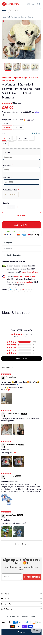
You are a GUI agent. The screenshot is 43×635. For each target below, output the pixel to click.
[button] (7, 103)
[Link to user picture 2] (18, 429)
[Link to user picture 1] (6, 398)
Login (31, 4)
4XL (4, 143)
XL (20, 138)
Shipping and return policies (13, 261)
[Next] (39, 39)
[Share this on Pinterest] (22, 289)
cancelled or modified (24, 282)
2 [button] (18, 544)
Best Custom (16, 616)
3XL (32, 138)
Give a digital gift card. (30, 272)
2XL (25, 138)
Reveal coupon (32, 576)
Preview (21, 632)
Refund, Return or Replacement (25, 276)
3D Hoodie (19, 127)
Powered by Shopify (29, 616)
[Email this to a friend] (29, 289)
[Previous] (4, 39)
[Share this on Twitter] (10, 289)
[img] (6, 374)
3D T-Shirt (7, 127)
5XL (11, 143)
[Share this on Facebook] (16, 289)
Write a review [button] (21, 358)
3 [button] (22, 544)
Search (15, 10)
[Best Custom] (10, 4)
